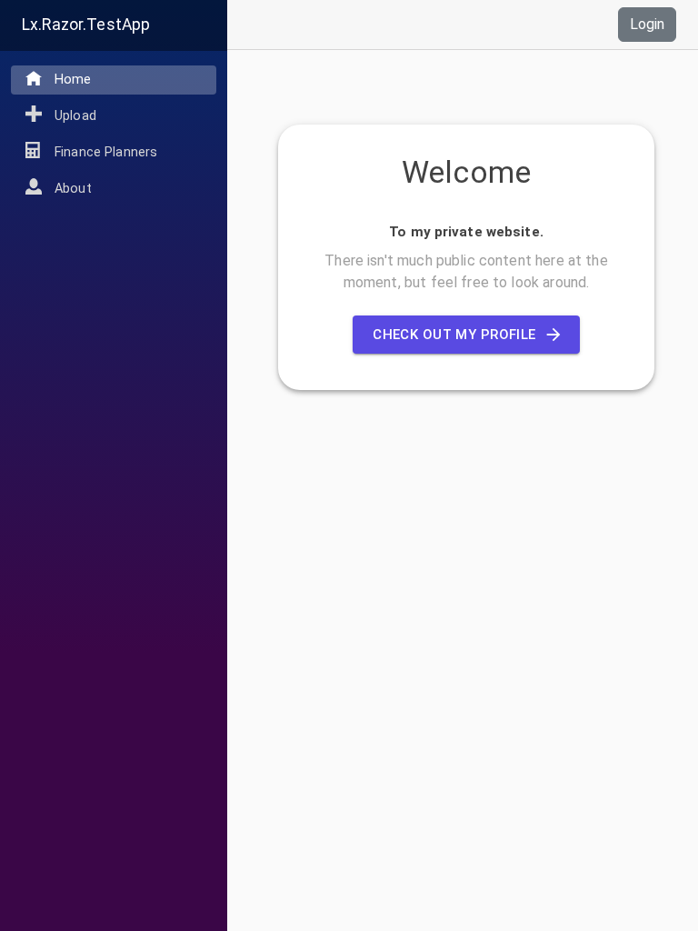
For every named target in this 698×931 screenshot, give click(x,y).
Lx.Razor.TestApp (86, 24)
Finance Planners (106, 152)
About (73, 188)
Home (73, 79)
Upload (75, 116)
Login (647, 24)
